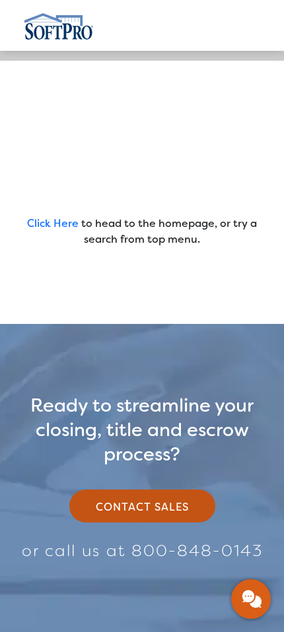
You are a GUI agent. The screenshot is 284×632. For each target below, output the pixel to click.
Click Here (53, 223)
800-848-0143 (197, 550)
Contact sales (142, 507)
